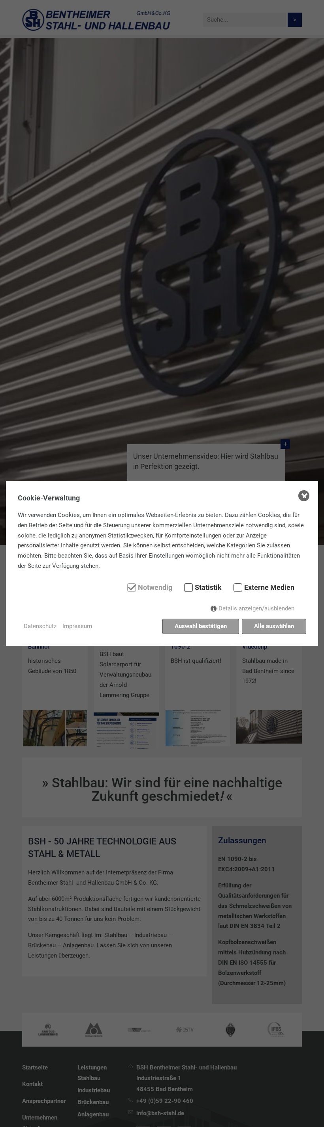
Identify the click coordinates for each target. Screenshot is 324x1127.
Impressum (77, 626)
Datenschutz (40, 626)
